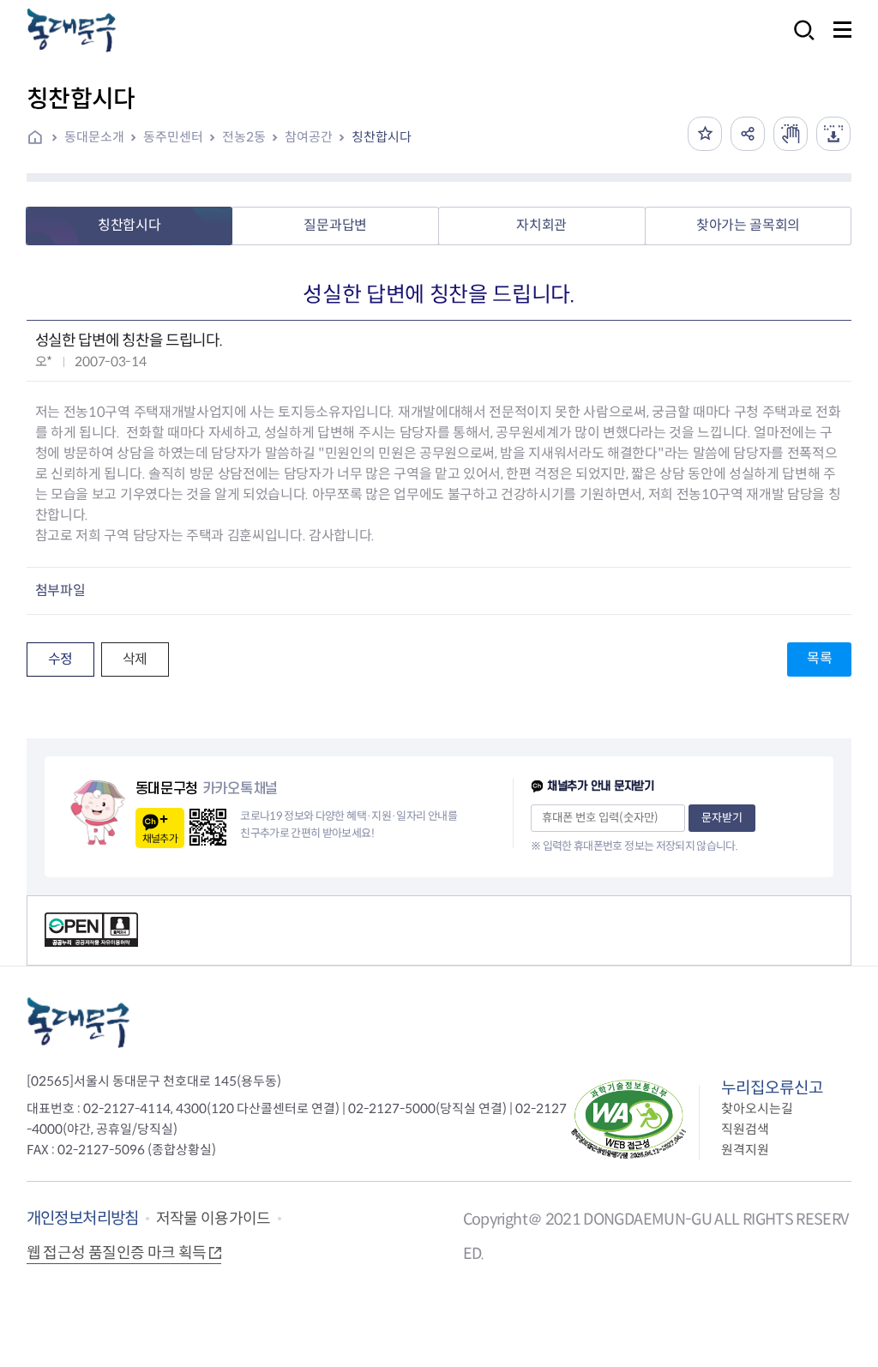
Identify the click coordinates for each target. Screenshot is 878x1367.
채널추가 (159, 838)
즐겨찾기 (705, 134)
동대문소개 (94, 137)
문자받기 (722, 817)
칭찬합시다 (382, 137)
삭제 (135, 659)
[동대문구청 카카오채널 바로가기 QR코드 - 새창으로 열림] (208, 827)
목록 (819, 658)
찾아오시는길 (757, 1108)
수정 (60, 659)
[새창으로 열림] (790, 134)
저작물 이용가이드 (213, 1218)
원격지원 (745, 1149)
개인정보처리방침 (83, 1218)
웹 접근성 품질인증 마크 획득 (117, 1253)
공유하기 (748, 134)
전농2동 (244, 137)
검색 (799, 41)
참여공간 (309, 137)
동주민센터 (173, 137)
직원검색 (745, 1129)
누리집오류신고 (772, 1088)
